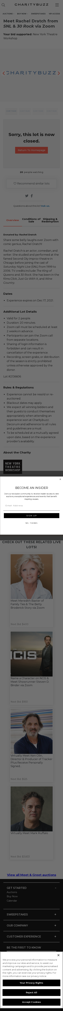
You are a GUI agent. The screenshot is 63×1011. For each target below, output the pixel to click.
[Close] (58, 955)
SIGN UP (31, 515)
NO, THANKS (31, 523)
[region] (31, 980)
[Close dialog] (60, 479)
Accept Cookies (31, 1002)
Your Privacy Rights (31, 982)
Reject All (31, 992)
